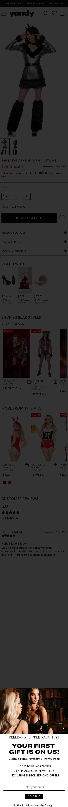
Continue (34, 796)
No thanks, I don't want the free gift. (34, 805)
